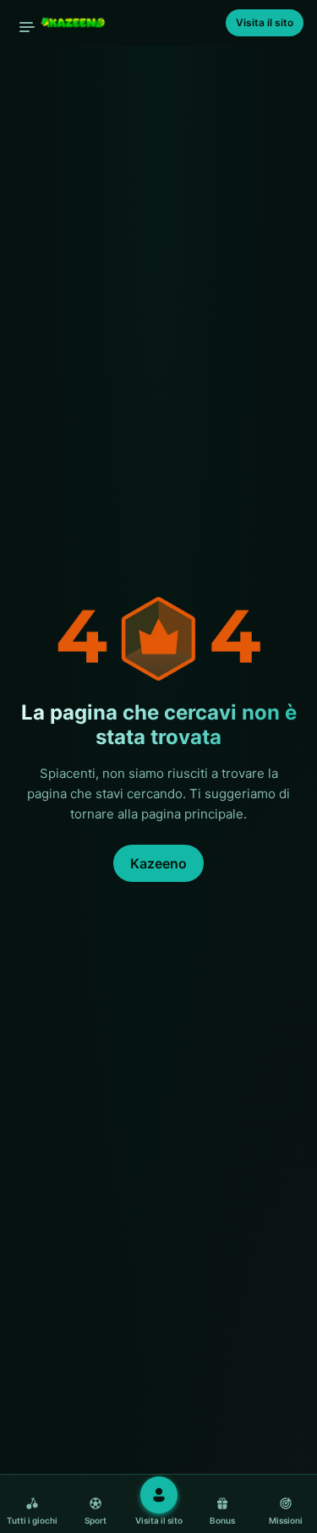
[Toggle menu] (27, 27)
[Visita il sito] (159, 1495)
